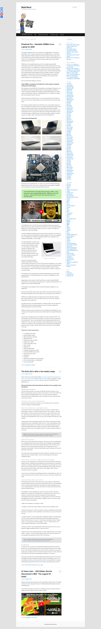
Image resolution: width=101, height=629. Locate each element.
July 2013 (69, 160)
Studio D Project (70, 253)
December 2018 (70, 95)
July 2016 (69, 124)
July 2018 (69, 102)
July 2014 (69, 145)
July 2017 (69, 114)
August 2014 (69, 144)
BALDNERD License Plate (27, 34)
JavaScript (69, 214)
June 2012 (69, 177)
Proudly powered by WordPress (50, 624)
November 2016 (70, 121)
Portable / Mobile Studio (72, 234)
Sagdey (68, 68)
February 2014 (70, 153)
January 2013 (69, 169)
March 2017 (69, 119)
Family (68, 202)
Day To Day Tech (28, 564)
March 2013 (69, 166)
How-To (68, 210)
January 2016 (69, 128)
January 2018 (69, 106)
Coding (68, 191)
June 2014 (69, 147)
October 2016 (69, 122)
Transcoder (69, 256)
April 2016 (69, 125)
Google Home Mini (42, 378)
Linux (68, 217)
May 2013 (69, 163)
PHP (68, 231)
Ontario (68, 227)
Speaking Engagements (72, 247)
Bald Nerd (26, 7)
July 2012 (69, 176)
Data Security (69, 194)
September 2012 (70, 173)
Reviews (68, 240)
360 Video (69, 184)
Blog (35, 34)
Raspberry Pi (69, 237)
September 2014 (70, 143)
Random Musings (70, 236)
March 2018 (69, 105)
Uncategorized (28, 365)
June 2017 (69, 115)
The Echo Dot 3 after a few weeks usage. (38, 371)
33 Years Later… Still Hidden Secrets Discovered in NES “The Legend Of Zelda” (36, 574)
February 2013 (70, 167)
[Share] (1, 16)
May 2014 (69, 148)
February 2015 (70, 137)
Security (68, 242)
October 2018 (69, 98)
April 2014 (69, 150)
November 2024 (70, 86)
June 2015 (69, 132)
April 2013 (69, 164)
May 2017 (69, 117)
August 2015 (69, 130)
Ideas (68, 211)
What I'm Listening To (71, 265)
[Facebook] (1, 8)
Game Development (71, 205)
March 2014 (69, 151)
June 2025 (69, 83)
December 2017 (70, 108)
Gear (68, 208)
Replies (33, 365)
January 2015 (69, 138)
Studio (68, 252)
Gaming (68, 207)
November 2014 (70, 140)
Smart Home (34, 564)
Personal (68, 230)
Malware (68, 220)
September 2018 (70, 99)
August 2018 (69, 101)
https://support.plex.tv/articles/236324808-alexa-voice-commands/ (36, 540)
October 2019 (69, 89)
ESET (68, 201)
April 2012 (69, 179)
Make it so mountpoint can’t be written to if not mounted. (73, 66)
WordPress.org (70, 275)
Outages (68, 228)
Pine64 (68, 233)
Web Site (68, 260)
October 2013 (69, 157)
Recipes (68, 239)
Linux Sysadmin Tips (71, 218)
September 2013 (70, 158)
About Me (62, 34)
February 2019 (70, 92)
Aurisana (68, 185)
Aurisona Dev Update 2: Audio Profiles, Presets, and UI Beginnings (73, 46)
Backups (68, 187)
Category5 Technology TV (72, 189)
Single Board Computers (43, 34)
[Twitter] (1, 11)
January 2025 (69, 85)
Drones (68, 200)
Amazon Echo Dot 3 (35, 380)
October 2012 (69, 171)
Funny (68, 204)
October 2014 (69, 141)
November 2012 (70, 170)
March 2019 (69, 91)
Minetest (68, 221)
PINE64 (29, 54)
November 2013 (70, 156)
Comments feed (70, 274)
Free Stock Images (54, 34)
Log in (68, 271)
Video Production (70, 259)
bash (68, 188)
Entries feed (69, 272)
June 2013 (69, 161)
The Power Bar (29, 401)
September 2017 (70, 111)
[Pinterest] (1, 14)
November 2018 (70, 96)
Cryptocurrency (70, 192)
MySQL (68, 223)
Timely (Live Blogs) (71, 255)
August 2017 (69, 112)
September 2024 (70, 88)
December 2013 (70, 154)
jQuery (68, 215)
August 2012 (69, 174)
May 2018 (69, 104)
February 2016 (70, 127)
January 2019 (69, 93)
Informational (69, 213)
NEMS (68, 224)
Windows (69, 266)
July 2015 (69, 131)
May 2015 (69, 134)
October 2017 (69, 109)
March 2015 (69, 135)
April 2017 (69, 118)
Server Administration (71, 243)
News (68, 226)
